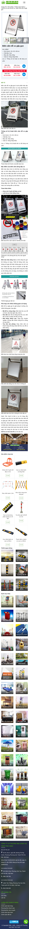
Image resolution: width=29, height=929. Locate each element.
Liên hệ (3, 897)
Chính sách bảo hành (7, 912)
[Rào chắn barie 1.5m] (7, 491)
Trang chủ (4, 7)
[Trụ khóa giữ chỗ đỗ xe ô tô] (21, 513)
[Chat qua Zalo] (24, 66)
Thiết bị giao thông (19, 7)
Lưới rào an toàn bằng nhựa (11, 193)
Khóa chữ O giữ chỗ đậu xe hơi (12, 191)
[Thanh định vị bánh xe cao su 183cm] (21, 537)
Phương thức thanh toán (8, 908)
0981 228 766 (7, 67)
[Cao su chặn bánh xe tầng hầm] (21, 468)
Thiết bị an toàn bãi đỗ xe (8, 8)
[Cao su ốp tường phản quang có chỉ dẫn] (7, 513)
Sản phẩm (10, 7)
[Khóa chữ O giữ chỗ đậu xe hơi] (7, 468)
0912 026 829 (7, 888)
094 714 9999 (16, 75)
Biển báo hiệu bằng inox (8, 260)
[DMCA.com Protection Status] (14, 922)
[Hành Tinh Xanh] (9, 3)
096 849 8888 (7, 75)
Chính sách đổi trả (6, 914)
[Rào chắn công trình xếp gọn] (21, 491)
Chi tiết (7, 475)
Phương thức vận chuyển (8, 910)
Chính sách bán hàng (7, 906)
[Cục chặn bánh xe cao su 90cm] (7, 537)
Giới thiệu (3, 895)
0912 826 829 (16, 67)
